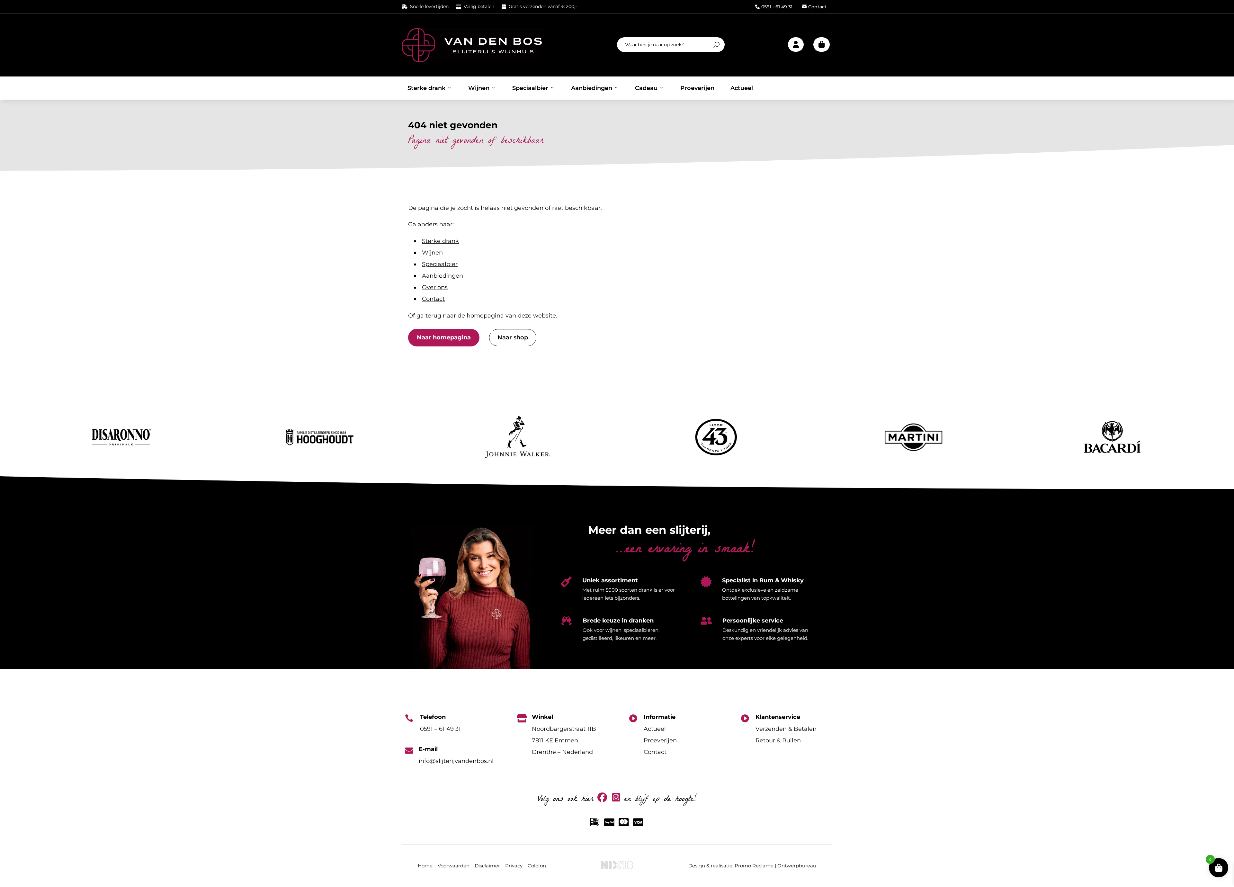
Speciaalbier (530, 88)
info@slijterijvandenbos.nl (456, 761)
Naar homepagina (444, 337)
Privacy (514, 866)
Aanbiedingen (591, 88)
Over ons (435, 287)
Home (425, 866)
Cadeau (646, 88)
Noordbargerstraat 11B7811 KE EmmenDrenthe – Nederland (564, 740)
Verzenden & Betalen (786, 728)
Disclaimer (487, 866)
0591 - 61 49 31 (773, 7)
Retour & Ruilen (778, 740)
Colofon (537, 866)
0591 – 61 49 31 (440, 728)
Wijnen (478, 88)
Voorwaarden (453, 866)
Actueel (741, 88)
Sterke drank (426, 88)
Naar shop (512, 337)
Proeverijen (697, 88)
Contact (814, 7)
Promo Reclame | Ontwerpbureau (775, 866)
